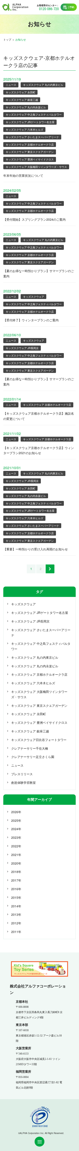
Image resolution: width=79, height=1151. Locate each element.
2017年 (16, 880)
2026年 (16, 812)
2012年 (16, 923)
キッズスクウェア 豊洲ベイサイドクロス (30, 159)
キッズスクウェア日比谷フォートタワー (38, 739)
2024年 (16, 829)
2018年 (16, 871)
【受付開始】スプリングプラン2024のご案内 (34, 219)
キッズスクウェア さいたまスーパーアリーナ (32, 137)
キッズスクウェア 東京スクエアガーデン (30, 152)
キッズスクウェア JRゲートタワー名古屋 (30, 122)
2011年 (16, 931)
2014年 (16, 906)
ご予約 (71, 7)
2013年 (16, 914)
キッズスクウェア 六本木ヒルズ (24, 129)
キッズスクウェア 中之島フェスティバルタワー (34, 114)
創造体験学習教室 (23, 782)
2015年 (16, 897)
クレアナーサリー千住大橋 (29, 748)
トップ (7, 39)
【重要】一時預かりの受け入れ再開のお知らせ (35, 549)
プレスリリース (22, 774)
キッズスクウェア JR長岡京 (22, 348)
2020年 (16, 863)
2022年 (16, 846)
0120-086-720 (49, 9)
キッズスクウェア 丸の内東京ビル (43, 85)
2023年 (16, 837)
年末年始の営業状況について (23, 175)
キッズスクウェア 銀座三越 (22, 100)
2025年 (16, 820)
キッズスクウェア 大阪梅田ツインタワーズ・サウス (36, 167)
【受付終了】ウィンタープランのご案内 (31, 320)
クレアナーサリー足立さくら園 (32, 756)
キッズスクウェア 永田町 (20, 92)
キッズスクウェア (33, 296)
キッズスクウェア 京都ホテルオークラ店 (30, 144)
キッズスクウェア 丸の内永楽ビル (26, 107)
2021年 (16, 854)
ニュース (11, 85)
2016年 (16, 889)
